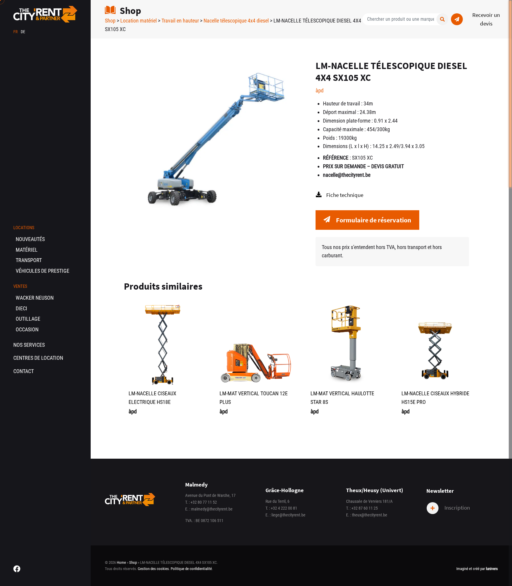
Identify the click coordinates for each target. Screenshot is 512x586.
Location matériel (138, 20)
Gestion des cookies (153, 568)
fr (15, 31)
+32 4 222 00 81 (284, 508)
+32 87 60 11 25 (364, 508)
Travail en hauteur (180, 20)
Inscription (456, 507)
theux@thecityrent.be (369, 515)
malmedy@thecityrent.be (212, 509)
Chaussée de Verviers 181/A (369, 501)
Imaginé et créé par (477, 568)
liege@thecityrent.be (288, 515)
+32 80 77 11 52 (204, 502)
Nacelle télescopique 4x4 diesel (236, 20)
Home (121, 562)
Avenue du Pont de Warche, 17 (210, 495)
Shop (110, 20)
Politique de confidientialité (191, 568)
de (23, 31)
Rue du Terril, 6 (277, 501)
